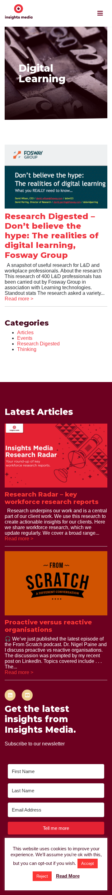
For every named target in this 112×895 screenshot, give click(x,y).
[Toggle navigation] (100, 13)
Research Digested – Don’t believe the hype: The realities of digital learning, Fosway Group (52, 235)
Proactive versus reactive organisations (48, 625)
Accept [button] (87, 863)
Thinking (26, 349)
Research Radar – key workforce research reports (52, 498)
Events (24, 338)
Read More (68, 876)
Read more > (19, 298)
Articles (25, 332)
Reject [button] (42, 876)
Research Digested (38, 343)
